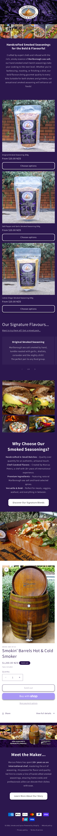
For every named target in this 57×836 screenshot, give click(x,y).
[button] (6, 12)
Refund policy (47, 825)
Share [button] (8, 713)
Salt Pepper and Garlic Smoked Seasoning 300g (21, 226)
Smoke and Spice (17, 825)
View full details (43, 713)
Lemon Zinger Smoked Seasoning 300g (17, 298)
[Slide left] (22, 369)
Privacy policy (22, 830)
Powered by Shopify (31, 825)
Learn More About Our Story (28, 796)
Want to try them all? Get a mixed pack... (21, 330)
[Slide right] (35, 369)
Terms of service (37, 830)
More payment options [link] (29, 703)
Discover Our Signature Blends (28, 502)
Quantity (6, 671)
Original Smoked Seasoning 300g (15, 155)
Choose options (28, 165)
